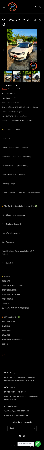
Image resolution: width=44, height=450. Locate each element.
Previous (3, 50)
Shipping (4, 88)
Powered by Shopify (30, 446)
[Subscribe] (34, 428)
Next (40, 50)
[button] (4, 6)
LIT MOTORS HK (18, 446)
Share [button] (6, 355)
